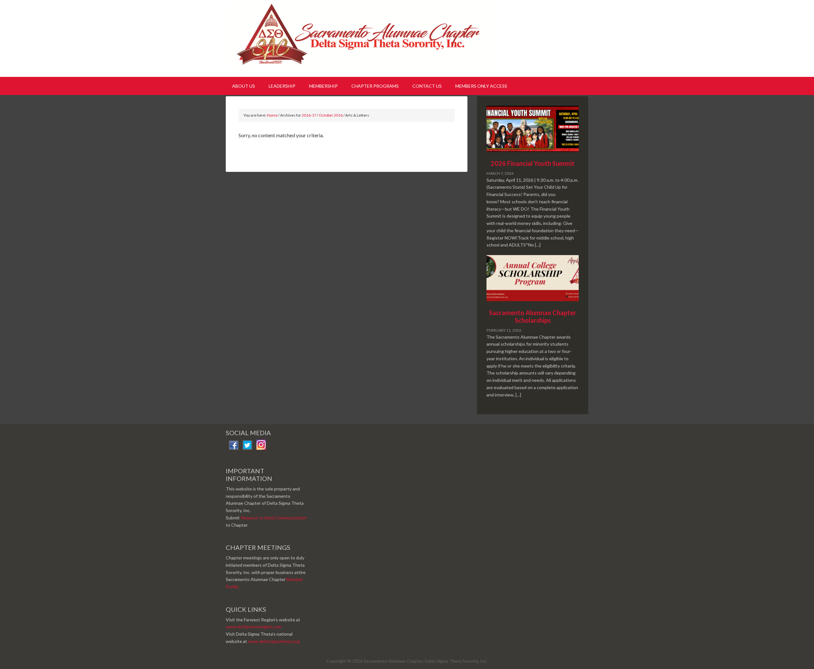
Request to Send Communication (274, 517)
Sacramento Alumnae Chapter (362, 37)
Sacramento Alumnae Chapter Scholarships (532, 316)
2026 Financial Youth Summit (533, 163)
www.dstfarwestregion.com (253, 626)
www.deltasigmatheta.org (274, 641)
